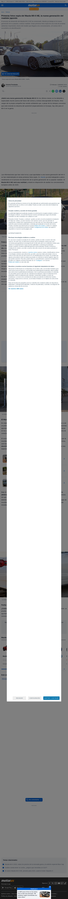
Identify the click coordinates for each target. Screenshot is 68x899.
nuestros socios (32, 252)
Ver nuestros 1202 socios (15, 288)
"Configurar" (39, 260)
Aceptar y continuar (51, 698)
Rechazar (19, 698)
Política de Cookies (39, 225)
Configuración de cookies (41, 227)
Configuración (34, 698)
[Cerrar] (50, 887)
